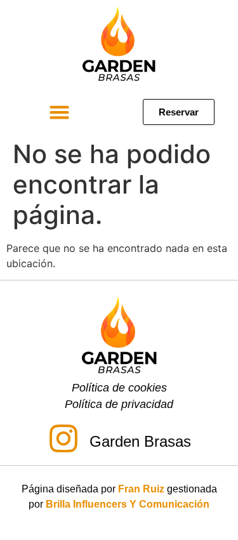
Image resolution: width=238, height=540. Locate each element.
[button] (60, 112)
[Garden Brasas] (63, 441)
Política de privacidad (119, 404)
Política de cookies (119, 387)
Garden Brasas (140, 441)
